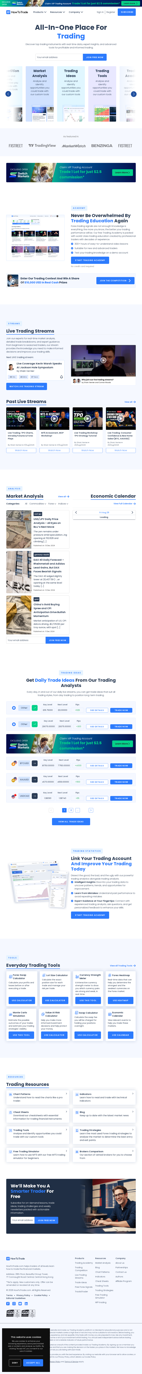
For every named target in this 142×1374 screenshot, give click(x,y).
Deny (15, 1362)
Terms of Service (71, 1361)
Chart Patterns (102, 1272)
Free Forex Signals (83, 1287)
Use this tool (88, 1000)
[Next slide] (132, 94)
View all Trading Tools (121, 965)
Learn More (121, 172)
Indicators (100, 1276)
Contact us (121, 1272)
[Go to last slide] (10, 94)
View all (128, 402)
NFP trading (100, 1302)
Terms (9, 1295)
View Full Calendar (123, 503)
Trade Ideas (81, 1282)
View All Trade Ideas (71, 821)
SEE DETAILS (97, 710)
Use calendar (120, 1035)
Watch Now (21, 450)
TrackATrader (81, 1291)
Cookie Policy (40, 1295)
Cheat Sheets (102, 1281)
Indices (62, 503)
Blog (97, 1267)
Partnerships (122, 1267)
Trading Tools (102, 1285)
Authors (119, 1276)
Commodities (37, 503)
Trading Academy (84, 1263)
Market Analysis (103, 1263)
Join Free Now (94, 57)
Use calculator (22, 1000)
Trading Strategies (104, 1290)
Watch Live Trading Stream (26, 386)
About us (120, 1263)
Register (110, 12)
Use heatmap (120, 1000)
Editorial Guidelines (16, 1298)
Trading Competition (81, 1269)
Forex (51, 503)
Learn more (129, 3)
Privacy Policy (23, 1295)
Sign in (100, 12)
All (26, 503)
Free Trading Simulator (101, 1296)
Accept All (33, 1362)
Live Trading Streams (81, 1276)
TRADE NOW (121, 710)
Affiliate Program (124, 1281)
